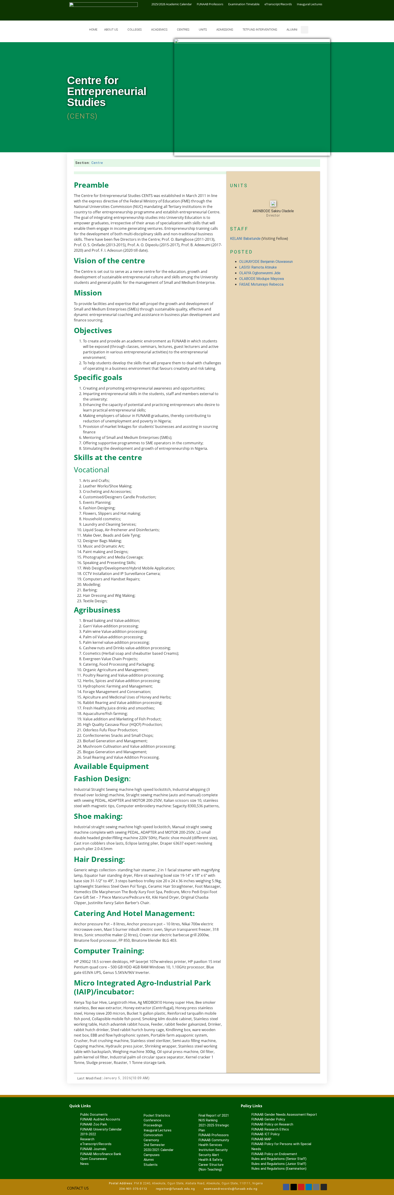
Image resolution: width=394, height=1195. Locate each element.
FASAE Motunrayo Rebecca (261, 284)
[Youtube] (301, 1187)
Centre (97, 163)
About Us (111, 29)
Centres (183, 29)
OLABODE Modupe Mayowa (261, 279)
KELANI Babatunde (245, 238)
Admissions (224, 29)
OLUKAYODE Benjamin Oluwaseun (266, 261)
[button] (304, 30)
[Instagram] (324, 1187)
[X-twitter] (293, 1187)
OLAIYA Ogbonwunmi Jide (259, 273)
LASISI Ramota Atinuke (258, 267)
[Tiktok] (316, 1187)
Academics (159, 29)
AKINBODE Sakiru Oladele (273, 211)
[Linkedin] (309, 1187)
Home (93, 29)
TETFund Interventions (260, 29)
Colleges (134, 29)
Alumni (292, 29)
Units (203, 29)
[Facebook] (286, 1187)
